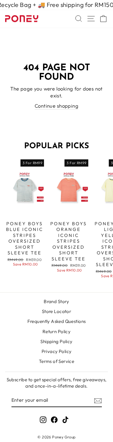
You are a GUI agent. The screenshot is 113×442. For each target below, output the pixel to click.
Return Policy (56, 331)
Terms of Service (56, 361)
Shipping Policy (56, 341)
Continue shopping (56, 106)
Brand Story (56, 301)
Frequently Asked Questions (56, 321)
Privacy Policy (57, 351)
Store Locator (56, 311)
